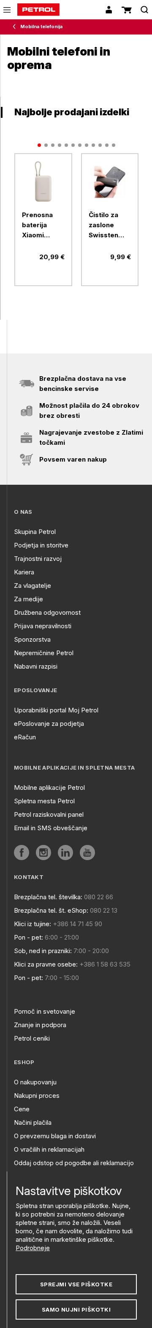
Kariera (24, 572)
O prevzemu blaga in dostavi (55, 1136)
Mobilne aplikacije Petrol (49, 787)
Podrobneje (33, 1248)
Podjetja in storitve (41, 545)
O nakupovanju (35, 1082)
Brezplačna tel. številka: (48, 897)
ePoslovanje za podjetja (49, 724)
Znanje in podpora (40, 1025)
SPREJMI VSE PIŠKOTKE (76, 1284)
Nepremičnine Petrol (43, 653)
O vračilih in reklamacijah (49, 1149)
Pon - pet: (28, 937)
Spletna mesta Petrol (44, 801)
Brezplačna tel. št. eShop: (51, 910)
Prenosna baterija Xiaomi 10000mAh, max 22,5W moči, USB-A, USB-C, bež (43, 225)
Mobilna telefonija (41, 26)
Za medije (28, 599)
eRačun (25, 737)
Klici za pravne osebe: (46, 964)
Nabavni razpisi (35, 666)
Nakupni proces (37, 1096)
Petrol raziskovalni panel (49, 814)
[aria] (43, 182)
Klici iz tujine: (32, 924)
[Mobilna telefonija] (16, 27)
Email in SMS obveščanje (50, 828)
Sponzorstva (32, 639)
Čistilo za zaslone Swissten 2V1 (103, 225)
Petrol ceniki (32, 1038)
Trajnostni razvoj (38, 559)
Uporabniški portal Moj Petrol (56, 710)
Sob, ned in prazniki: (43, 951)
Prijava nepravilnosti (42, 626)
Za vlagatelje (32, 586)
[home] (38, 9)
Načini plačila (33, 1122)
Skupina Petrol (35, 532)
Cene (22, 1109)
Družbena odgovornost (47, 612)
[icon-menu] (7, 9)
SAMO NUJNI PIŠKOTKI (76, 1309)
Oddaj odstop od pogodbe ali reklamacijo (74, 1163)
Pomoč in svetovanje (44, 1011)
